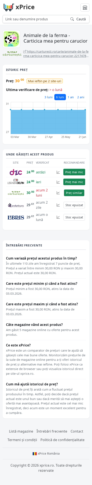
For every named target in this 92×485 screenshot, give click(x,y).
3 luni (49, 97)
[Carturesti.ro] (16, 192)
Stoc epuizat (74, 205)
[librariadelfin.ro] (16, 181)
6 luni (60, 97)
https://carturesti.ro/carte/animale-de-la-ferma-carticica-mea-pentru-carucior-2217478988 (56, 53)
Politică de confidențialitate (62, 439)
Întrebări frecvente (52, 431)
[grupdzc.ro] (16, 171)
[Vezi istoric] (58, 172)
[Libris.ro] (16, 217)
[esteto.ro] (16, 205)
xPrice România (48, 453)
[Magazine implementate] (84, 7)
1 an (71, 97)
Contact (77, 431)
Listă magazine (21, 431)
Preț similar (74, 193)
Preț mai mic (74, 172)
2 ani (80, 97)
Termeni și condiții (22, 439)
